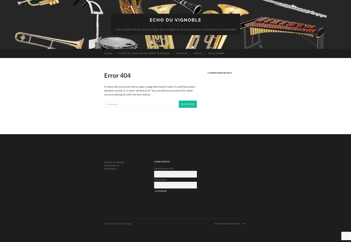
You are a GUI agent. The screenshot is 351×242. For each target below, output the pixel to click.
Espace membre (216, 53)
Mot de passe (160, 179)
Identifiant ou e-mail (163, 168)
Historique (182, 53)
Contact (198, 53)
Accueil (108, 53)
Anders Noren (232, 224)
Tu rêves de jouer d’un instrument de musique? (144, 53)
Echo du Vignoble (175, 19)
